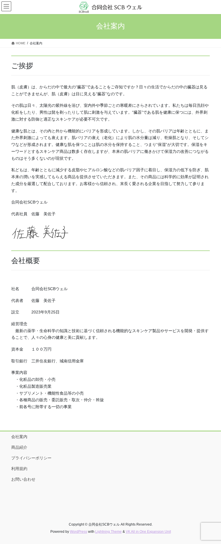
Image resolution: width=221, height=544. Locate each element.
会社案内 (19, 436)
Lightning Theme (108, 532)
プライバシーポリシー (31, 458)
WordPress (78, 532)
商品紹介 (19, 447)
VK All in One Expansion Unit (148, 532)
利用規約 (19, 468)
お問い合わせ (23, 479)
